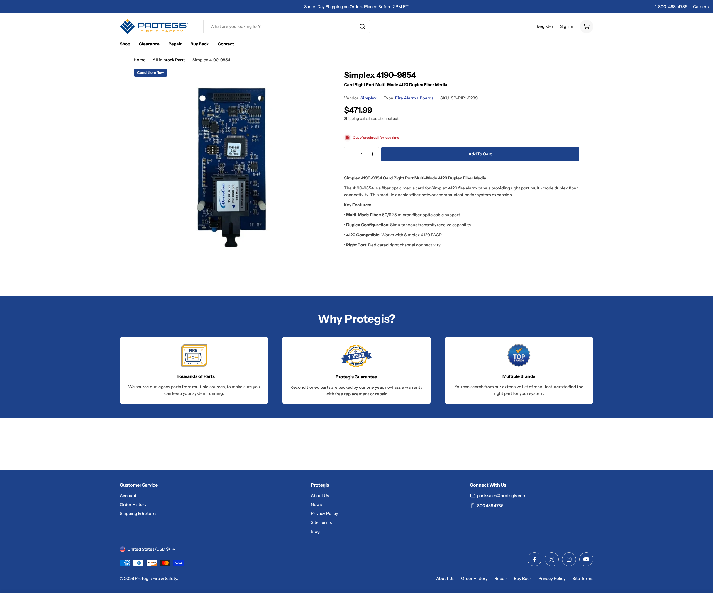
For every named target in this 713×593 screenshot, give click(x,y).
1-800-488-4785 (671, 6)
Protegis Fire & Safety (156, 578)
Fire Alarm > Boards (414, 98)
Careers (701, 6)
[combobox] (286, 26)
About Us (445, 578)
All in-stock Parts (169, 59)
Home (140, 59)
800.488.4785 (490, 505)
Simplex (368, 98)
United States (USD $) (149, 549)
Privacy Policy (552, 578)
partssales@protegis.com (501, 495)
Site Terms (582, 578)
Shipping (351, 118)
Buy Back (523, 578)
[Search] (362, 26)
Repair (500, 578)
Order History (474, 578)
